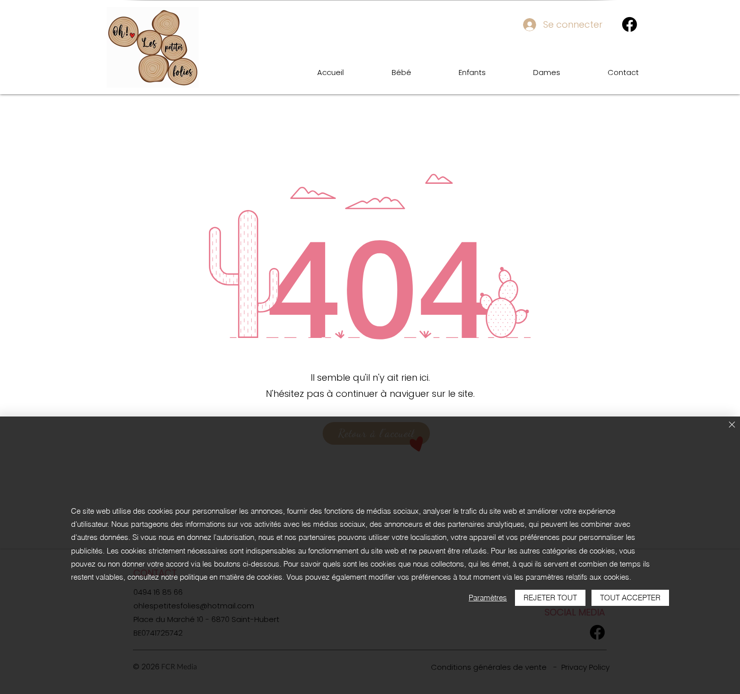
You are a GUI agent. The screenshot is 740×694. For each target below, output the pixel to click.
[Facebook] (629, 24)
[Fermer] (732, 425)
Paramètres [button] (488, 597)
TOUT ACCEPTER (630, 597)
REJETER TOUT (550, 597)
